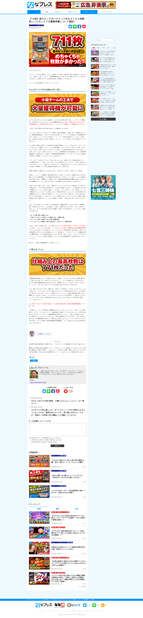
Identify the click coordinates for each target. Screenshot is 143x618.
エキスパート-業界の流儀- (66, 542)
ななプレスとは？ (99, 610)
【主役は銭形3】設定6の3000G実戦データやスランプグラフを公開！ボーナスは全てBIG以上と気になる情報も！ (68, 563)
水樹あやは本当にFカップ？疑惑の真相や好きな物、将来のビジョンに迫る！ (68, 548)
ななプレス (34, 11)
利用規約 (74, 610)
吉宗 (36, 360)
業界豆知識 (40, 25)
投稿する (57, 445)
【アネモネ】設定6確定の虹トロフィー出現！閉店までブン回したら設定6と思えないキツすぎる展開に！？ (68, 533)
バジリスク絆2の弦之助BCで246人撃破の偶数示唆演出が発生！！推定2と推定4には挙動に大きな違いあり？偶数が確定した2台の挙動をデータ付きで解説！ (68, 578)
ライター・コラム (89, 11)
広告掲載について (88, 610)
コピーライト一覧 (65, 610)
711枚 (31, 360)
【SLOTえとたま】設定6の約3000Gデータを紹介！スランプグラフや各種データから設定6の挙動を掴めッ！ (68, 518)
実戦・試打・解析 (56, 512)
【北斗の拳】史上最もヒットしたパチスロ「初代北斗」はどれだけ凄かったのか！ (67, 476)
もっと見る (82, 586)
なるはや (63, 572)
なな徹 (46, 11)
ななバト (63, 527)
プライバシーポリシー (53, 610)
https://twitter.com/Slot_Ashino (38, 382)
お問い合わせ (42, 610)
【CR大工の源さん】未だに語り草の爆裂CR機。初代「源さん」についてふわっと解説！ (67, 461)
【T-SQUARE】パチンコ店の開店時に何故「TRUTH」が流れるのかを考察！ (68, 491)
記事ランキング (72, 11)
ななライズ (58, 11)
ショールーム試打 (65, 512)
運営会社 (80, 610)
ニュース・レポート (106, 11)
